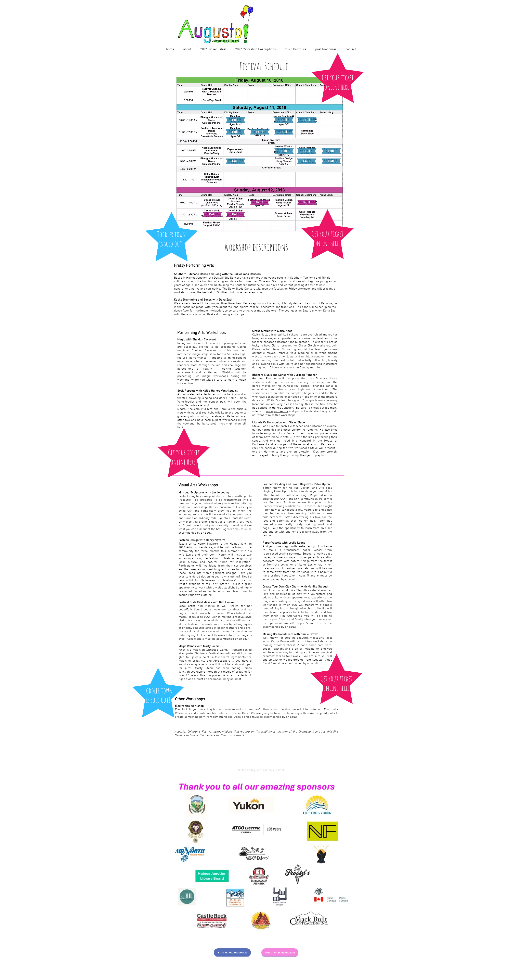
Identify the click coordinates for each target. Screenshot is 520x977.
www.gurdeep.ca (277, 411)
